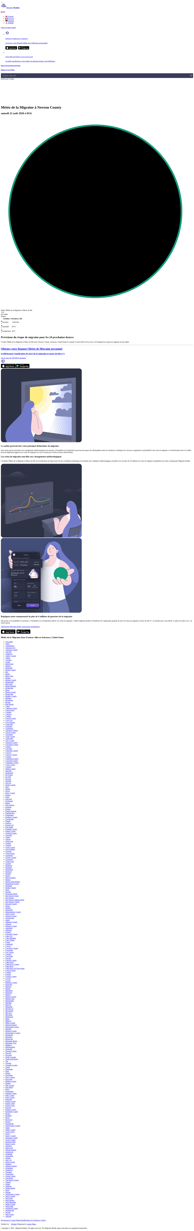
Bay (6, 672)
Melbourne (9, 1017)
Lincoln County (11, 960)
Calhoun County (11, 708)
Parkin (7, 1073)
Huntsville (9, 910)
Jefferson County (11, 922)
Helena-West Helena (12, 882)
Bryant (7, 702)
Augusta (8, 660)
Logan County (10, 970)
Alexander (9, 642)
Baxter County (10, 670)
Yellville (8, 1216)
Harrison (8, 872)
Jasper (7, 920)
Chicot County (10, 732)
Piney (7, 1089)
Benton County (10, 680)
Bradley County (11, 696)
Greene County (10, 857)
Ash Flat (8, 652)
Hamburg (8, 866)
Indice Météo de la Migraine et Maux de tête (16, 310)
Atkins (7, 658)
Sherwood (9, 1148)
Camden (8, 712)
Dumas (7, 795)
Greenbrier (9, 855)
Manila (7, 989)
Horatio (8, 892)
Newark (8, 1053)
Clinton (8, 747)
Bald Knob (9, 664)
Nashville (8, 1049)
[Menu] (2, 2)
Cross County (10, 765)
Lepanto (8, 954)
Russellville (9, 1124)
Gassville (8, 835)
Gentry (7, 837)
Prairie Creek (10, 1104)
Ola (6, 1061)
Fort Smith (9, 827)
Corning (8, 757)
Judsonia (8, 930)
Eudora (8, 809)
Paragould (9, 1069)
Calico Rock (9, 710)
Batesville (8, 668)
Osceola (8, 1063)
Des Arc (8, 783)
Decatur (8, 779)
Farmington (9, 815)
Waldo (7, 1184)
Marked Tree (9, 999)
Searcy (7, 1134)
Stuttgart (8, 1164)
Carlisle (8, 716)
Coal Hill (8, 749)
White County (10, 1204)
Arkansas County (11, 650)
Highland (8, 886)
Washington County (12, 1194)
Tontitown (9, 1170)
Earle (7, 797)
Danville (8, 771)
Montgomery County (12, 1033)
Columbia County (11, 751)
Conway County (11, 755)
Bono (7, 690)
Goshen (8, 843)
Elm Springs (9, 805)
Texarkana (9, 1168)
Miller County (10, 1023)
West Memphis (10, 1202)
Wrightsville (9, 1210)
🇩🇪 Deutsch (9, 21)
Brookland (9, 700)
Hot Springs (9, 898)
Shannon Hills (10, 1142)
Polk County (9, 1095)
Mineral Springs (11, 1025)
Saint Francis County (12, 1126)
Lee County (9, 952)
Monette (8, 1029)
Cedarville (9, 724)
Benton (8, 678)
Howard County (11, 904)
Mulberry (8, 1045)
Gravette (8, 851)
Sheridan (8, 1146)
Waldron (8, 1186)
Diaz (7, 787)
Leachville (9, 950)
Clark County (10, 737)
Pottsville (8, 1099)
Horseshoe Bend (11, 894)
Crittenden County (12, 763)
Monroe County (11, 1031)
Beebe (7, 674)
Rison (7, 1118)
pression (5, 322)
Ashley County (10, 656)
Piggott (7, 1083)
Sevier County (10, 1140)
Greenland (9, 860)
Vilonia (8, 1182)
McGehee (8, 1015)
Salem (7, 1128)
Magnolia (8, 985)
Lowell (7, 978)
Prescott (8, 1108)
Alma (7, 644)
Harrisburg (9, 870)
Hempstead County (12, 884)
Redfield (8, 1116)
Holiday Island (10, 888)
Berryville (8, 684)
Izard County (10, 914)
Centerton (8, 726)
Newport (8, 1055)
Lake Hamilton (10, 938)
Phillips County (10, 1081)
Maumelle (8, 1007)
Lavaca (8, 946)
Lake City (8, 936)
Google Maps (31, 1224)
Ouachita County (11, 1065)
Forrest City (9, 825)
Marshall (8, 1003)
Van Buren (9, 1178)
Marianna (8, 993)
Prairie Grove (10, 1106)
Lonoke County (11, 976)
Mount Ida (9, 1039)
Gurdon (8, 864)
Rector (7, 1114)
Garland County (11, 833)
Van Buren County (12, 1180)
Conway (8, 753)
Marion (8, 995)
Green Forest (10, 853)
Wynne (7, 1212)
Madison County (11, 983)
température (7, 331)
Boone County (10, 692)
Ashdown (8, 654)
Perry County (10, 1077)
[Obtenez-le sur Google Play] (23, 49)
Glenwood (9, 841)
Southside (8, 1154)
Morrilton (8, 1037)
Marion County (10, 997)
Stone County (10, 1162)
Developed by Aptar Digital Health (13, 1220)
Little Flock (9, 962)
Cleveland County (11, 745)
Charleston (9, 728)
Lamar (7, 942)
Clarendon (9, 734)
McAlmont (9, 1011)
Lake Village (9, 940)
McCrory (8, 1013)
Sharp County (10, 1144)
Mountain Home (11, 1041)
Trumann (8, 1172)
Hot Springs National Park (14, 900)
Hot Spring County (12, 896)
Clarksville (9, 739)
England (8, 807)
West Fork (9, 1198)
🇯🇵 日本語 (9, 23)
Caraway (8, 714)
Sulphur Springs (11, 1166)
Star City (8, 1160)
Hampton (8, 868)
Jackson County (11, 916)
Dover (7, 791)
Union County (10, 1176)
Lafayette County (11, 934)
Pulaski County (10, 1110)
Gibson (8, 839)
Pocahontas (9, 1091)
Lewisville (9, 956)
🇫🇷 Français (9, 19)
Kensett (8, 932)
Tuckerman (9, 1174)
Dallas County (10, 769)
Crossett (8, 767)
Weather (14, 1224)
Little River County (12, 964)
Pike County (9, 1085)
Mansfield (8, 991)
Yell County (9, 1214)
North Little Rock (11, 1059)
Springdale (9, 1156)
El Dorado (9, 801)
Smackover (9, 1152)
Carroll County (10, 718)
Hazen (7, 876)
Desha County (10, 785)
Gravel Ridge (10, 849)
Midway (8, 1021)
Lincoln (8, 958)
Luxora (8, 981)
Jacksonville (9, 918)
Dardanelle (9, 773)
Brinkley (8, 698)
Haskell (8, 874)
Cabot (7, 706)
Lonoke (8, 974)
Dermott (8, 781)
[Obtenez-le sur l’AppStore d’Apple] (11, 49)
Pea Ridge (9, 1075)
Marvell (8, 1005)
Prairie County (10, 1102)
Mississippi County (12, 1027)
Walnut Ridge (10, 1188)
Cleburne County (11, 743)
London (8, 972)
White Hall (9, 1206)
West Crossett (10, 1196)
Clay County (9, 741)
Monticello (9, 1035)
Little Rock (9, 966)
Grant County (10, 847)
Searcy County (10, 1136)
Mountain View (11, 1043)
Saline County (10, 1130)
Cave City (9, 720)
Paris (7, 1071)
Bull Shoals (9, 704)
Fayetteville (9, 819)
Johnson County (11, 926)
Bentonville (9, 682)
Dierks (7, 789)
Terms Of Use (31, 1220)
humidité (6, 327)
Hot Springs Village (12, 902)
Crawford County (11, 761)
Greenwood (9, 862)
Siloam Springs (10, 1150)
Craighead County (11, 759)
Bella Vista (9, 676)
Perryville (8, 1079)
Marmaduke (9, 1001)
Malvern (8, 987)
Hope (7, 890)
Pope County (10, 1097)
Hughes (8, 908)
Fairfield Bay (10, 813)
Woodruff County (11, 1208)
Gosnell (8, 845)
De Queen (9, 775)
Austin (7, 662)
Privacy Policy (41, 1220)
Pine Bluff (9, 1087)
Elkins (7, 803)
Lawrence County (11, 948)
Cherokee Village (11, 730)
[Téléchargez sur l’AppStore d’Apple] (8, 367)
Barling (8, 666)
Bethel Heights (10, 686)
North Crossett (10, 1057)
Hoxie (7, 906)
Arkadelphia (9, 646)
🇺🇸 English (9, 16)
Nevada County (11, 1051)
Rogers (7, 1122)
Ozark (7, 1067)
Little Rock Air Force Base (14, 968)
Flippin (7, 821)
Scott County (10, 1132)
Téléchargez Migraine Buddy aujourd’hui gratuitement (20, 627)
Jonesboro (9, 928)
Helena (7, 880)
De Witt (8, 777)
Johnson (8, 924)
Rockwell (8, 1120)
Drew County (10, 793)
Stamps (8, 1158)
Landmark (9, 944)
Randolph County (11, 1112)
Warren (8, 1192)
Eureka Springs (10, 811)
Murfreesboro (10, 1047)
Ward (7, 1190)
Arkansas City (10, 648)
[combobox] (2, 76)
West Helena (9, 1200)
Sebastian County (11, 1138)
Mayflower (9, 1009)
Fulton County (10, 831)
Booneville (9, 694)
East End (8, 799)
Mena (7, 1019)
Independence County (13, 912)
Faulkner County (11, 817)
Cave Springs (10, 722)
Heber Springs (10, 878)
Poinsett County (11, 1093)
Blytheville (9, 688)
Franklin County (11, 829)
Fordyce (8, 823)
